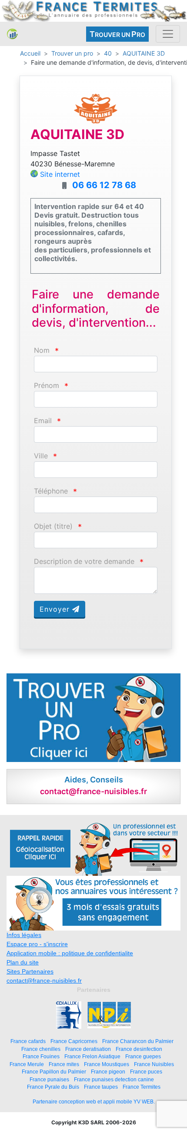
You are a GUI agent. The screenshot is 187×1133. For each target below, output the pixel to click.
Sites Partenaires (30, 971)
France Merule (27, 1064)
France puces (146, 1071)
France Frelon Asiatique (92, 1056)
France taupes (101, 1087)
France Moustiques (106, 1064)
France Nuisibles (154, 1064)
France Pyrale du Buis (53, 1087)
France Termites (141, 1087)
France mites (64, 1064)
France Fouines (41, 1056)
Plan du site (23, 962)
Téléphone (51, 491)
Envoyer (56, 609)
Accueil (30, 53)
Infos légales (24, 934)
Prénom (46, 385)
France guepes (143, 1056)
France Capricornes (73, 1041)
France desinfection (139, 1049)
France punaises (49, 1079)
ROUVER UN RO (117, 34)
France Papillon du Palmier (54, 1071)
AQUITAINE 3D (144, 53)
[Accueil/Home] (12, 34)
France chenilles (40, 1049)
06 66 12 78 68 (104, 185)
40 (108, 53)
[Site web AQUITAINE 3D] (95, 107)
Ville (41, 456)
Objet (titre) (53, 526)
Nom (42, 350)
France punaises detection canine (114, 1079)
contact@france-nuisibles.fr (44, 980)
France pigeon (108, 1071)
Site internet (60, 174)
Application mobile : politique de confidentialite (70, 953)
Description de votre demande (84, 561)
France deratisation (88, 1049)
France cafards (28, 1041)
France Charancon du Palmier (138, 1041)
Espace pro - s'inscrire (37, 944)
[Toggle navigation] (168, 34)
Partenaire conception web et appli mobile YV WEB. (94, 1102)
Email (43, 420)
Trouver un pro (72, 53)
